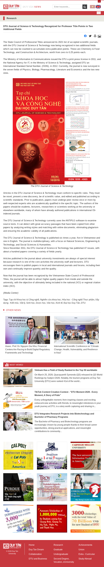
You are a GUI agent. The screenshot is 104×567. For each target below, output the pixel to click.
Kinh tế (59, 303)
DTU (83, 303)
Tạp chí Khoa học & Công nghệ (24, 299)
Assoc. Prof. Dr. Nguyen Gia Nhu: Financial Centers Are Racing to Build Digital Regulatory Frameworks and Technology (27, 349)
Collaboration (35, 554)
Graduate (58, 549)
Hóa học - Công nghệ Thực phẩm (78, 299)
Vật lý (22, 303)
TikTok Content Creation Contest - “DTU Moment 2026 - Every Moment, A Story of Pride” (66, 393)
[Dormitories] (18, 519)
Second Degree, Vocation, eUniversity (64, 560)
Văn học (51, 303)
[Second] (86, 487)
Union (81, 549)
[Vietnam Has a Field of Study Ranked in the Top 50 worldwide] (17, 377)
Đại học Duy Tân (72, 303)
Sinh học (30, 303)
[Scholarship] (86, 518)
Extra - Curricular (87, 554)
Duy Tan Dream (36, 549)
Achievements (85, 545)
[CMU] (86, 456)
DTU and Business (38, 559)
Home (32, 545)
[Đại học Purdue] (18, 487)
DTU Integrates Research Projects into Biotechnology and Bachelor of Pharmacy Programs (64, 415)
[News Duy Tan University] (22, 6)
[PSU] (52, 456)
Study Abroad (85, 559)
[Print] (95, 37)
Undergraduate (61, 554)
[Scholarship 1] (52, 519)
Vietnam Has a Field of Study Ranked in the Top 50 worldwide (66, 370)
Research (58, 545)
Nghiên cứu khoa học (50, 299)
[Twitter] (90, 37)
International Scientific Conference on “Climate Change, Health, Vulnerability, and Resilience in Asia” (76, 349)
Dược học (41, 303)
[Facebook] (85, 37)
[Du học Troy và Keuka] (52, 487)
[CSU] (18, 456)
